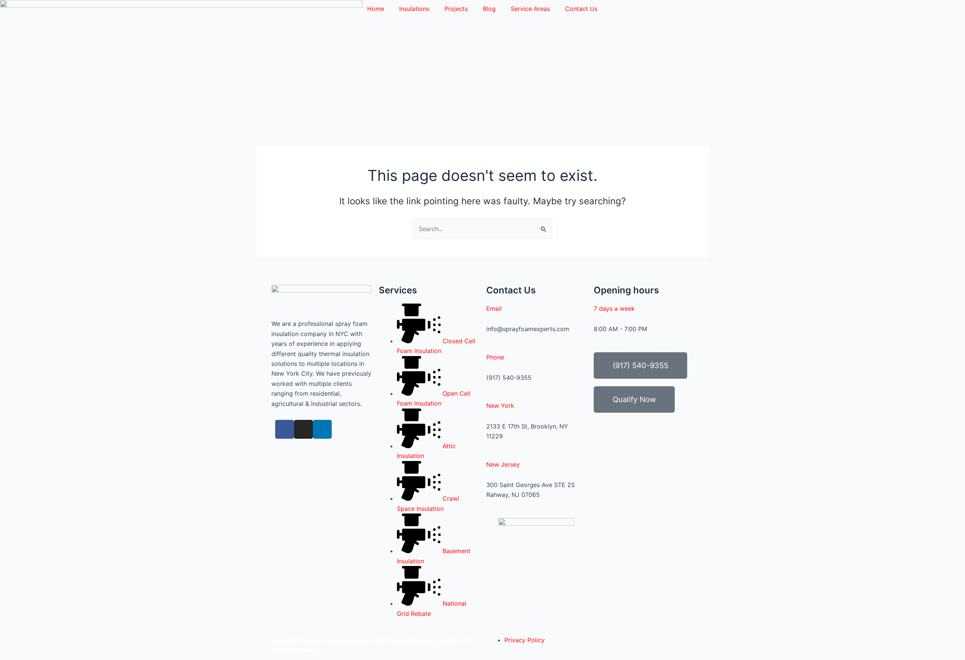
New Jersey (503, 464)
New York (500, 405)
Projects (456, 8)
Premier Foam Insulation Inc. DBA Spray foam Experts (371, 640)
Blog (489, 8)
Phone (495, 357)
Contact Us (581, 8)
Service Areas (530, 8)
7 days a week (614, 308)
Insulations (414, 8)
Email (494, 308)
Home (375, 8)
